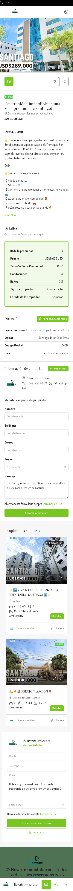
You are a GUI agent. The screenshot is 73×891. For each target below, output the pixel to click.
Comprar (9, 97)
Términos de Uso (52, 504)
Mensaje (9, 476)
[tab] (8, 81)
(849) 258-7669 (37, 383)
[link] (36, 560)
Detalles (57, 616)
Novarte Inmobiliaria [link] (26, 628)
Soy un (8, 459)
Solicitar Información (36, 513)
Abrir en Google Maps (54, 318)
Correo (8, 442)
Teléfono (10, 425)
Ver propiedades (58, 368)
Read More (10, 215)
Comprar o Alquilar (54, 543)
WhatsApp (60, 383)
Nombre (9, 409)
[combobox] (36, 467)
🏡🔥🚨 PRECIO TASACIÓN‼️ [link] (30, 691)
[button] (54, 81)
